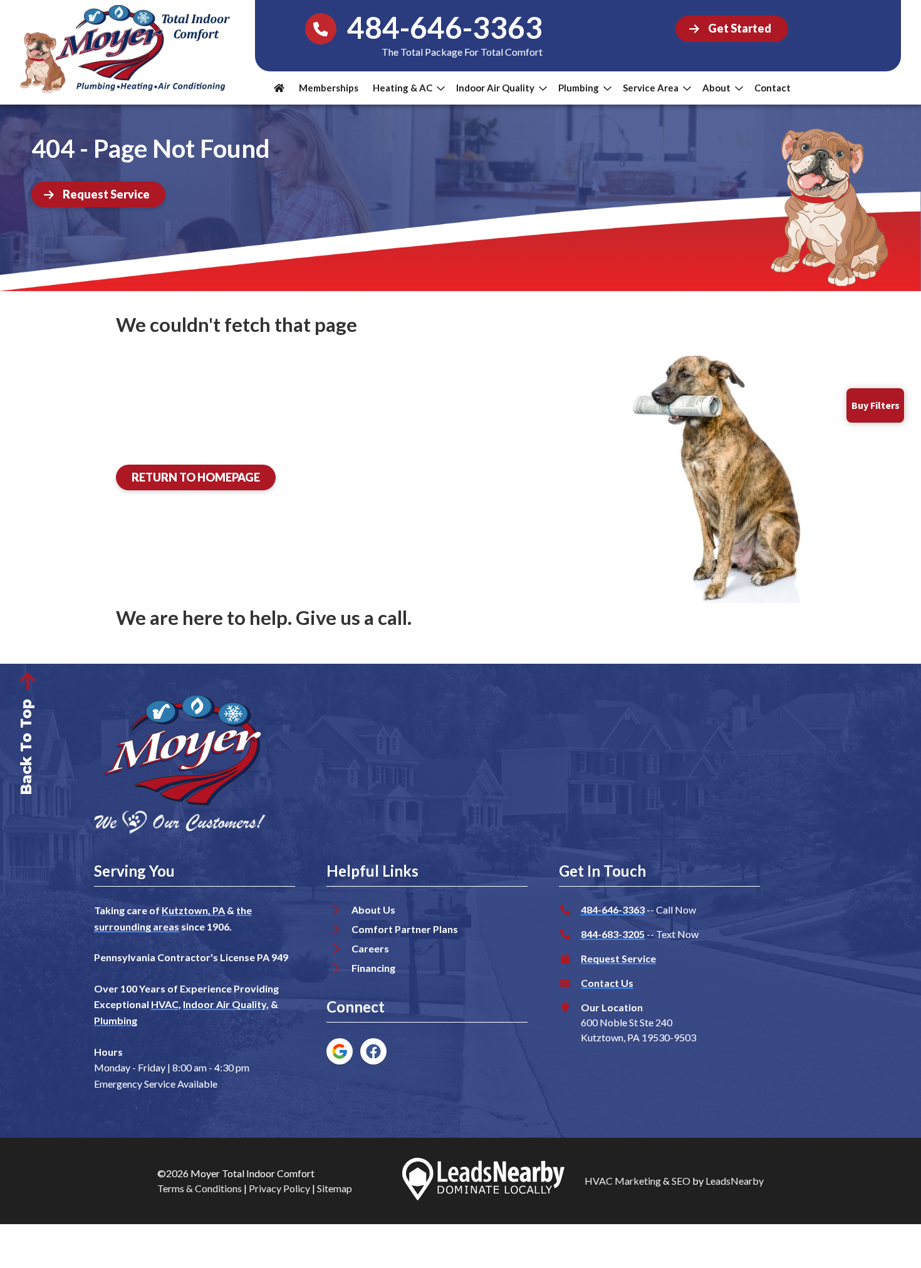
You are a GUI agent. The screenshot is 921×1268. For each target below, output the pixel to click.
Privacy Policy (279, 1188)
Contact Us (607, 983)
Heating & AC (402, 87)
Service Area (651, 87)
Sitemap (334, 1188)
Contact (772, 87)
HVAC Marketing (623, 1181)
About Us (373, 909)
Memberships (328, 87)
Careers (370, 948)
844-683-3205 (613, 934)
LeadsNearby (734, 1181)
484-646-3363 (613, 909)
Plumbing (578, 87)
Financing (373, 968)
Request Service (618, 958)
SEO (681, 1181)
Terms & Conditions (199, 1188)
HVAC (165, 1004)
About (716, 87)
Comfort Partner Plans (404, 929)
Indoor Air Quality (495, 87)
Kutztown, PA (193, 910)
